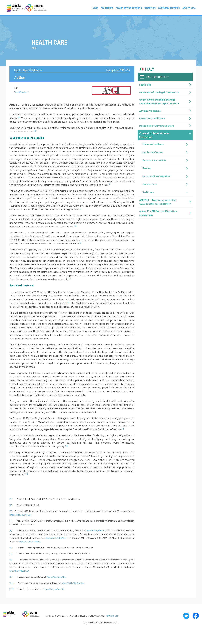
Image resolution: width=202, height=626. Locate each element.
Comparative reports (129, 8)
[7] (10, 553)
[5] (10, 530)
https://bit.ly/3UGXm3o (73, 583)
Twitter (186, 616)
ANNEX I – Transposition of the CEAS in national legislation (157, 201)
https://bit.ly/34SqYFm (55, 538)
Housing (146, 168)
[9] (10, 576)
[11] (11, 589)
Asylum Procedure (150, 110)
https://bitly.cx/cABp (56, 576)
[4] (10, 520)
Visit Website (20, 92)
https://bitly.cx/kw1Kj (53, 589)
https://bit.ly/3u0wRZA (20, 514)
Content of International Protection (154, 135)
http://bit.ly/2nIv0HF (96, 530)
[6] (10, 547)
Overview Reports (169, 8)
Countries (107, 8)
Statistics (145, 84)
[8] (10, 559)
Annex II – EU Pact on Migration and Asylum (158, 213)
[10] (11, 583)
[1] (10, 498)
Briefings (150, 8)
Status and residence (153, 144)
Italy (149, 69)
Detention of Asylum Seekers (156, 125)
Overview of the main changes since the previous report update (159, 101)
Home (95, 8)
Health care (148, 192)
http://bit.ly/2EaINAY (19, 570)
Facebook (196, 616)
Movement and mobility (154, 160)
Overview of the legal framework (159, 92)
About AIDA (189, 8)
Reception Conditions (152, 118)
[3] (10, 511)
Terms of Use (112, 616)
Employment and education (156, 176)
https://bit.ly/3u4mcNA (30, 541)
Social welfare (149, 184)
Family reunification (152, 152)
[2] (10, 505)
